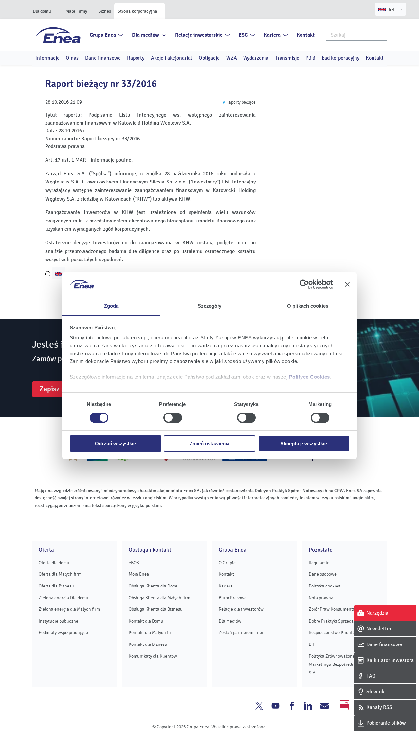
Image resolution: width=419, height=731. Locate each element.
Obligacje (209, 58)
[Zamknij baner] (347, 284)
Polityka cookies (324, 586)
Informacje (47, 58)
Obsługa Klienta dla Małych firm (159, 598)
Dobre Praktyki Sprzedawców (337, 621)
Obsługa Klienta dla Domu (154, 586)
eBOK (134, 563)
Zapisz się (54, 389)
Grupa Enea (103, 35)
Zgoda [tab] (111, 306)
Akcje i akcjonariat (171, 58)
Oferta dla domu (54, 563)
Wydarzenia (255, 58)
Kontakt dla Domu (146, 621)
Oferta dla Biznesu (56, 586)
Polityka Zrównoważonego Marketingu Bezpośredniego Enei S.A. (341, 664)
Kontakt (306, 35)
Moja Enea (139, 574)
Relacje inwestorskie (199, 35)
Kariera (272, 35)
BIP (312, 644)
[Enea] (58, 34)
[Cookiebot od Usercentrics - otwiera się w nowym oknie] (304, 284)
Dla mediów (145, 35)
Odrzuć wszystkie (115, 443)
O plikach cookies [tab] (307, 306)
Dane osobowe (323, 574)
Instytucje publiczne (58, 621)
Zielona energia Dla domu (63, 598)
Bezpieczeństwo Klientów (333, 632)
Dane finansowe (103, 58)
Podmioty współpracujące (63, 632)
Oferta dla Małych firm (60, 574)
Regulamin (319, 563)
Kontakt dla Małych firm (152, 632)
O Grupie (227, 563)
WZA (231, 58)
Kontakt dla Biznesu (148, 644)
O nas (72, 58)
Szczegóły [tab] (210, 306)
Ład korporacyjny (340, 58)
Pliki (310, 58)
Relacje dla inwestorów (241, 609)
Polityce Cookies (309, 377)
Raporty (135, 58)
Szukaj (382, 34)
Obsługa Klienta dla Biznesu (156, 609)
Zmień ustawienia (209, 443)
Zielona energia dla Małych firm (69, 609)
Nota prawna (321, 598)
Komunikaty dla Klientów (153, 656)
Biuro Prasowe (232, 598)
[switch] (172, 418)
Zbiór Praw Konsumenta (332, 609)
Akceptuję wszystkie (303, 443)
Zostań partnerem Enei (241, 632)
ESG (243, 35)
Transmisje (287, 58)
